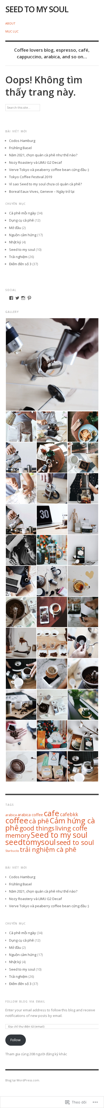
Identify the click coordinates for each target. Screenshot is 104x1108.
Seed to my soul (36, 9)
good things (36, 828)
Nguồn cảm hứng (22, 234)
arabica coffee (30, 814)
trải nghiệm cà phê (48, 849)
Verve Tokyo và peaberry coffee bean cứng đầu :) (49, 169)
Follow (15, 1039)
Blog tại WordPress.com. (22, 1080)
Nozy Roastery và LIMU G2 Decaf (35, 162)
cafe (51, 813)
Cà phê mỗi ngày (22, 213)
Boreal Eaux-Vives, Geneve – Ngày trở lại (41, 191)
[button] (52, 364)
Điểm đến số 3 (20, 263)
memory (17, 835)
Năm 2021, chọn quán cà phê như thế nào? (43, 155)
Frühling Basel (20, 147)
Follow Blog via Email (25, 1001)
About (10, 23)
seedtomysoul (30, 842)
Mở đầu (15, 227)
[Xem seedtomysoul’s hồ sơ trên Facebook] (11, 298)
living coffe (71, 828)
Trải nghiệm (18, 256)
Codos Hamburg (22, 140)
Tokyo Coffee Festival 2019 (30, 176)
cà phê (39, 820)
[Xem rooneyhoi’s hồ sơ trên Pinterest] (29, 298)
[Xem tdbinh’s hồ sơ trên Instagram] (23, 298)
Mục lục (11, 31)
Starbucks (12, 851)
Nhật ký (15, 242)
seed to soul (75, 842)
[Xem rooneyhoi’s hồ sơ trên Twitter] (17, 298)
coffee (16, 820)
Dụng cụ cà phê (21, 220)
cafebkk (69, 814)
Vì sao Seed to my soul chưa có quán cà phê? (45, 184)
